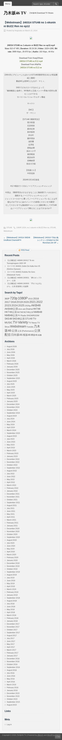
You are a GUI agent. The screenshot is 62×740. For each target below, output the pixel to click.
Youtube (30, 327)
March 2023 (11, 451)
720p (13, 298)
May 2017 (11, 644)
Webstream (8, 231)
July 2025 (10, 384)
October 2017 (12, 630)
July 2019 (10, 578)
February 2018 (12, 618)
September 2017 (13, 633)
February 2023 (12, 453)
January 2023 (12, 456)
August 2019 (12, 575)
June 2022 (11, 477)
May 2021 (11, 514)
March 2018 (11, 615)
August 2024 (12, 416)
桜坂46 (26, 334)
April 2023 (11, 448)
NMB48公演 (11, 315)
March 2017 (11, 650)
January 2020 (12, 560)
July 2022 (10, 474)
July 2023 (10, 439)
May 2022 (11, 479)
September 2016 (13, 667)
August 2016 (12, 670)
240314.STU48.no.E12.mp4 (31, 61)
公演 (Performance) (26, 331)
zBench (40, 735)
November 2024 (13, 407)
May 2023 (11, 445)
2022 (39, 301)
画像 (40, 335)
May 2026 (11, 355)
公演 (14, 330)
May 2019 (11, 583)
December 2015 (13, 693)
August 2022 (12, 471)
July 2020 (10, 543)
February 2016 (12, 688)
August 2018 (12, 601)
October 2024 (12, 410)
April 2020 (11, 552)
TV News (33, 323)
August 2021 (12, 505)
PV (19, 315)
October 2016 (12, 664)
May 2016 (11, 679)
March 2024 (11, 430)
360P (7, 299)
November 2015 (13, 696)
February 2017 (12, 653)
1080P (18, 228)
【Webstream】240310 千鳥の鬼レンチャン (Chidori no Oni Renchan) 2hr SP (45, 240)
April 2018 (11, 612)
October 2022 (12, 465)
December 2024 (13, 404)
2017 (7, 301)
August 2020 (12, 540)
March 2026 (11, 361)
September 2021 (13, 503)
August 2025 (12, 381)
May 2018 (11, 610)
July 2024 (10, 419)
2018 (13, 302)
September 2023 (13, 433)
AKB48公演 (11, 308)
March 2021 (11, 520)
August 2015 (12, 705)
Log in (9, 725)
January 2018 (12, 621)
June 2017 (11, 641)
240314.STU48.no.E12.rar (31, 67)
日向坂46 (16, 334)
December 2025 (13, 370)
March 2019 (11, 589)
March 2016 (11, 685)
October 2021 (12, 500)
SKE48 (8, 318)
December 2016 (13, 659)
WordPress (51, 735)
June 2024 (11, 422)
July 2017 (10, 638)
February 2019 (12, 592)
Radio (23, 315)
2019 (19, 301)
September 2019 (13, 572)
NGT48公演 (28, 312)
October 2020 (12, 534)
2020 (26, 302)
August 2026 (12, 347)
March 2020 (11, 555)
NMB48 (37, 312)
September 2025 (13, 378)
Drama (29, 309)
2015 (30, 299)
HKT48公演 (11, 312)
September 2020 (13, 537)
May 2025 (11, 390)
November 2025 (13, 373)
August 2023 (12, 436)
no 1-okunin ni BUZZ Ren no (38, 228)
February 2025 (12, 399)
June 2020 (11, 546)
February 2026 (12, 364)
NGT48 (20, 312)
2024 (24, 228)
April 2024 (11, 427)
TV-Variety (20, 322)
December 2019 (13, 563)
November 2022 (13, 462)
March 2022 (11, 485)
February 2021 (12, 523)
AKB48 (36, 305)
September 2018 (13, 598)
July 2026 (10, 349)
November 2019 (13, 566)
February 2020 (12, 557)
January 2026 (12, 367)
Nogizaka (18, 31)
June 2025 (11, 387)
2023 (8, 305)
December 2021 (13, 494)
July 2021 (10, 508)
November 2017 (13, 627)
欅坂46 (34, 335)
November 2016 (13, 662)
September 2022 (13, 468)
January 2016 (12, 690)
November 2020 (13, 531)
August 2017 (12, 636)
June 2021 (11, 511)
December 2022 (13, 459)
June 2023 (11, 442)
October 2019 (12, 569)
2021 (32, 301)
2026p (28, 305)
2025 (21, 305)
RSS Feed (25, 250)
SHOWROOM (33, 315)
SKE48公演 (18, 318)
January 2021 (12, 526)
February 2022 (12, 488)
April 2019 (11, 586)
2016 (36, 298)
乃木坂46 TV (15, 13)
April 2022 (11, 482)
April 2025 (11, 393)
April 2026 (11, 358)
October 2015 (12, 699)
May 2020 (11, 549)
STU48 (9, 228)
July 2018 (10, 604)
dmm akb (22, 309)
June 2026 (11, 352)
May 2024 (11, 425)
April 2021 (11, 517)
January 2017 (12, 656)
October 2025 (12, 375)
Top (58, 736)
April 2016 (11, 682)
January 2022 (12, 491)
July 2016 (10, 673)
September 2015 (13, 702)
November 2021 (13, 497)
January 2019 (12, 595)
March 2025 (11, 396)
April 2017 (11, 647)
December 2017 (13, 624)
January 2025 (12, 401)
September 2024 (13, 413)
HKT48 (36, 308)
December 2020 (13, 529)
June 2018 (11, 607)
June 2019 (11, 581)
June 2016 (11, 676)
